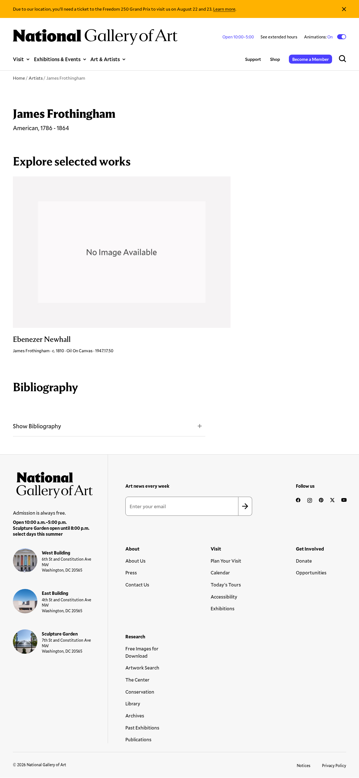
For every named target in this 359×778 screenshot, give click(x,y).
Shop (275, 59)
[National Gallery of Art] (53, 483)
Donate (304, 561)
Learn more (224, 9)
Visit (18, 59)
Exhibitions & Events (57, 59)
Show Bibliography (37, 426)
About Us (135, 561)
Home (19, 78)
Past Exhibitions (142, 727)
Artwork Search (142, 667)
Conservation (139, 692)
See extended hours (279, 37)
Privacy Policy (334, 765)
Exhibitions (222, 608)
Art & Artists (105, 59)
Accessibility (224, 596)
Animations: (318, 37)
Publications (138, 739)
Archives (134, 715)
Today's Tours (226, 584)
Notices (303, 765)
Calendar (220, 572)
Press (131, 572)
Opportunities (311, 572)
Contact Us (137, 584)
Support (253, 59)
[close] (344, 9)
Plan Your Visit (226, 561)
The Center (137, 679)
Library (132, 703)
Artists (36, 78)
